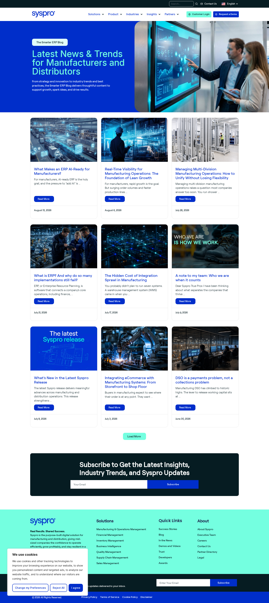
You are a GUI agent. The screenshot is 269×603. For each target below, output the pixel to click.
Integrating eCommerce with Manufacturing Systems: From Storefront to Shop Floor (130, 382)
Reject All (59, 587)
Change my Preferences (30, 587)
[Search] (196, 4)
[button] (96, 14)
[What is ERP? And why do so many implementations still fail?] (63, 246)
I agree (75, 587)
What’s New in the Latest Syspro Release (61, 379)
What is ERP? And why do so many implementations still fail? (63, 277)
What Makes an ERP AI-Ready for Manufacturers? (62, 171)
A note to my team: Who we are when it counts (202, 277)
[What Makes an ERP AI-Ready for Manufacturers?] (63, 140)
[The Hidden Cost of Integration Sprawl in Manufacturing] (134, 246)
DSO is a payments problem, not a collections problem (204, 379)
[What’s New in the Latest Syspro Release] (63, 349)
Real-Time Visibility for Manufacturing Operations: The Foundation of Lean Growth (131, 173)
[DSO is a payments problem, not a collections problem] (205, 349)
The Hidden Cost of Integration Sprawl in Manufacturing (131, 277)
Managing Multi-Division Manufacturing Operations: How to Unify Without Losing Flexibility (205, 173)
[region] (47, 572)
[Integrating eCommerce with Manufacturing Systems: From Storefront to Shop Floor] (134, 349)
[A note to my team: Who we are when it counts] (205, 246)
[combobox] (181, 4)
